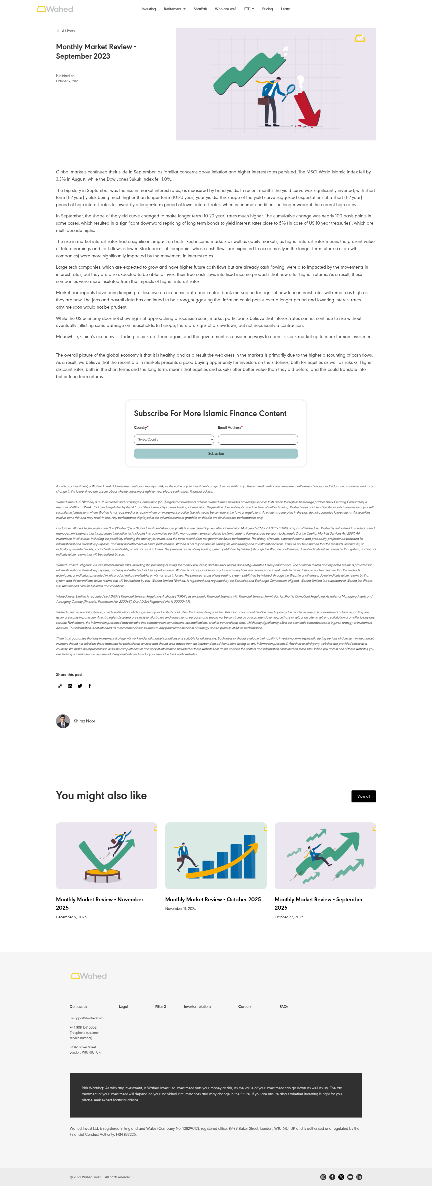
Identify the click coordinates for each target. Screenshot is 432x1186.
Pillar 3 (160, 1006)
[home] (61, 9)
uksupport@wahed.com (87, 1018)
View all (364, 796)
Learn (285, 9)
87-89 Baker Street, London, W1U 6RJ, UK (85, 1050)
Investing (149, 9)
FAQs (284, 1006)
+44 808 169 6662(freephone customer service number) (84, 1032)
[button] (175, 9)
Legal (123, 1006)
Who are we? (225, 9)
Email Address (230, 427)
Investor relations (197, 1006)
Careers (244, 1006)
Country (141, 427)
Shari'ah (200, 9)
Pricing (267, 9)
